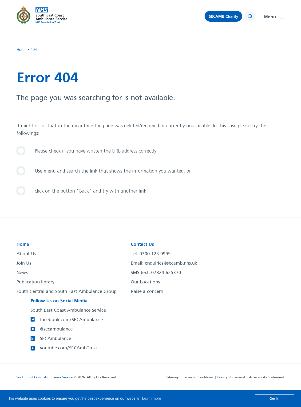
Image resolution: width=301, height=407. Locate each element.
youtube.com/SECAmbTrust (68, 348)
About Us (26, 254)
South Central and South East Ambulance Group (66, 292)
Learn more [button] (151, 398)
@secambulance (56, 329)
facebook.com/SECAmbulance (71, 320)
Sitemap (172, 377)
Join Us (23, 263)
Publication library (35, 282)
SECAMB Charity (223, 17)
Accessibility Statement (267, 377)
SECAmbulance (55, 339)
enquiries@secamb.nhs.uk (171, 263)
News (22, 273)
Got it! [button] (274, 398)
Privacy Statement (231, 377)
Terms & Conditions (198, 377)
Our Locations (145, 282)
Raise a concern (147, 292)
